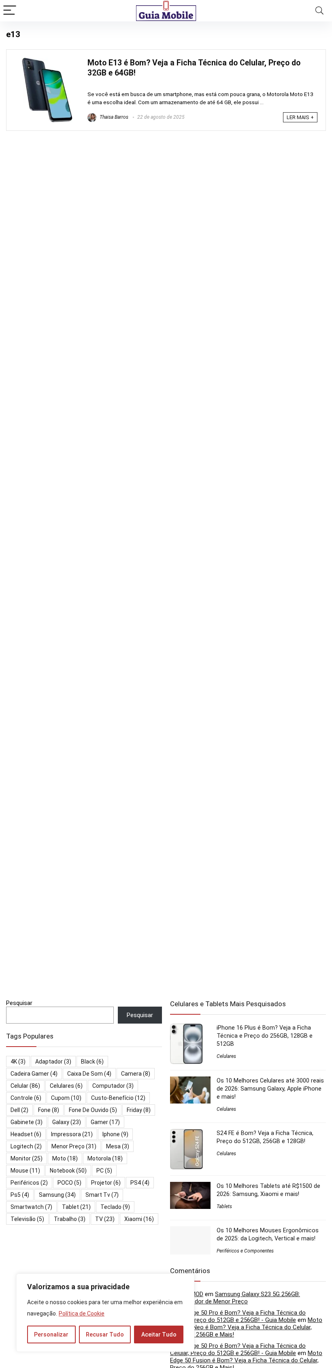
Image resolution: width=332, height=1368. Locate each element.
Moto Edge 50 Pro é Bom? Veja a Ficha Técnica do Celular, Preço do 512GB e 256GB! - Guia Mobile (238, 1316)
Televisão (27, 1219)
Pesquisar (19, 1003)
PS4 (139, 1182)
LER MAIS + (300, 117)
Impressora (72, 1134)
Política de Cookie (81, 1313)
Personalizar (51, 1334)
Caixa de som (89, 1073)
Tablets (224, 1206)
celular (25, 1086)
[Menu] (9, 10)
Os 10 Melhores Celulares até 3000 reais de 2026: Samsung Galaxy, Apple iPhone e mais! (270, 1088)
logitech (26, 1146)
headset (26, 1134)
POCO (69, 1182)
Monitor (27, 1158)
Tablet (76, 1207)
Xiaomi (139, 1219)
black (92, 1061)
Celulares (226, 1056)
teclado (115, 1207)
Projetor (106, 1182)
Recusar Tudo (105, 1334)
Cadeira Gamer (34, 1073)
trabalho (69, 1219)
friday (139, 1110)
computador (113, 1086)
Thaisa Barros (113, 117)
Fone (48, 1110)
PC (104, 1170)
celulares (66, 1086)
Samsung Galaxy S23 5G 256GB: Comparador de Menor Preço (235, 1297)
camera (135, 1073)
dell (19, 1110)
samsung (57, 1195)
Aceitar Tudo (159, 1334)
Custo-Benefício (118, 1098)
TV (105, 1219)
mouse (25, 1170)
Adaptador (53, 1061)
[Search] (319, 10)
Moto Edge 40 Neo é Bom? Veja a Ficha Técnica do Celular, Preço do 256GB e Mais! (246, 1327)
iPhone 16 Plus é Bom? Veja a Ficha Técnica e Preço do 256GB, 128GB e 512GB (265, 1035)
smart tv (102, 1195)
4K (18, 1061)
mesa (117, 1146)
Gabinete (27, 1122)
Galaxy (66, 1122)
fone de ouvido (93, 1110)
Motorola (105, 1158)
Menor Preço (73, 1146)
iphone (115, 1134)
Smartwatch (31, 1207)
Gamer (105, 1122)
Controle (26, 1098)
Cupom (66, 1098)
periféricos (29, 1182)
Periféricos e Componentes (245, 1251)
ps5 (20, 1195)
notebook (68, 1170)
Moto (65, 1158)
